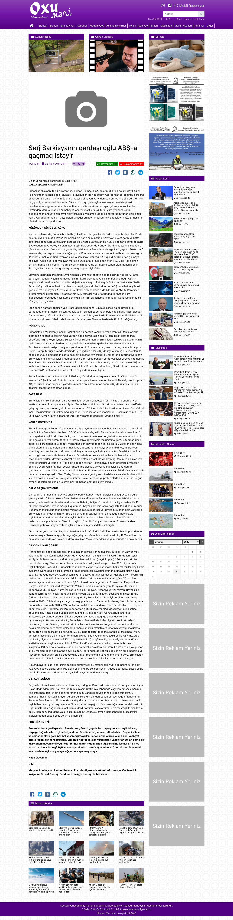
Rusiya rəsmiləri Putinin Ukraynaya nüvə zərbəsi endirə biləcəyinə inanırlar (187, 300)
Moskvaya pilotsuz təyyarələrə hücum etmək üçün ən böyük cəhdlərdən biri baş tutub (41, 888)
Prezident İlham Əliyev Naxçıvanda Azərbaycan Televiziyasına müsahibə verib (186, 376)
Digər (210, 25)
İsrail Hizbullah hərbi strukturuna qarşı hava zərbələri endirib (40, 859)
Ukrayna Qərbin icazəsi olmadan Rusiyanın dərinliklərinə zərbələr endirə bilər (70, 831)
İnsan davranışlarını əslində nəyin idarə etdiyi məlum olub (186, 285)
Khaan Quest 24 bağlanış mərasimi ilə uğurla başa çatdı (99, 887)
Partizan (34, 163)
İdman (154, 25)
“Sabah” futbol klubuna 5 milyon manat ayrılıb (186, 268)
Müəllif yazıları (183, 25)
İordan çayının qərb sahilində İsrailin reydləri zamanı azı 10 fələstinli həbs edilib (71, 888)
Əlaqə (201, 19)
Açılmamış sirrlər (116, 25)
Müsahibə (166, 25)
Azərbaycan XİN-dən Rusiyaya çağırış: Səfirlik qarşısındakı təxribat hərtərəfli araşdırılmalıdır (186, 206)
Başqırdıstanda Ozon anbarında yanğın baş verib (184, 236)
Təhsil (132, 25)
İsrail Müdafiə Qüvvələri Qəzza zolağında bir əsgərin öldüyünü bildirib (131, 830)
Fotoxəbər (179, 453)
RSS (118, 909)
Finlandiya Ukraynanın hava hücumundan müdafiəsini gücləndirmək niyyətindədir (186, 191)
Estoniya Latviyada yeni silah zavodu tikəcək (186, 330)
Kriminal (199, 25)
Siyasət (43, 25)
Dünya (54, 25)
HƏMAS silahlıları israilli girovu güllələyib (130, 885)
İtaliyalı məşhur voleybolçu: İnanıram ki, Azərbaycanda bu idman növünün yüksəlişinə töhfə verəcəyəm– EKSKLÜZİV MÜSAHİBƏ (188, 409)
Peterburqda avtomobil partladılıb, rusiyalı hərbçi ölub (186, 316)
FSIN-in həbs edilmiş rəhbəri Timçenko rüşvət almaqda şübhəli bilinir (71, 859)
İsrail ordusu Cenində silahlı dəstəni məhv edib (41, 829)
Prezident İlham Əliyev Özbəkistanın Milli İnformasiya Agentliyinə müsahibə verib (189, 358)
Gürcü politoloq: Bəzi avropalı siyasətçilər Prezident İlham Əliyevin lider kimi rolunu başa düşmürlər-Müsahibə (189, 426)
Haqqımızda (190, 19)
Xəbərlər (82, 25)
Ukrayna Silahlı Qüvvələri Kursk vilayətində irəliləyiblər (131, 859)
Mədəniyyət (97, 25)
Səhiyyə (143, 25)
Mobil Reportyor (191, 6)
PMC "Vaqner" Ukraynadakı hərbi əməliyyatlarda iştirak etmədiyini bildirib (99, 831)
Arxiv (179, 19)
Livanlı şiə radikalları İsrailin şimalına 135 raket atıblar (99, 859)
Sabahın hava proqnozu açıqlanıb (186, 219)
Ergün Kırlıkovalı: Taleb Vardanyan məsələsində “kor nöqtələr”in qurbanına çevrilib (189, 390)
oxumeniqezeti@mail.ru (137, 909)
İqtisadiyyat (67, 25)
